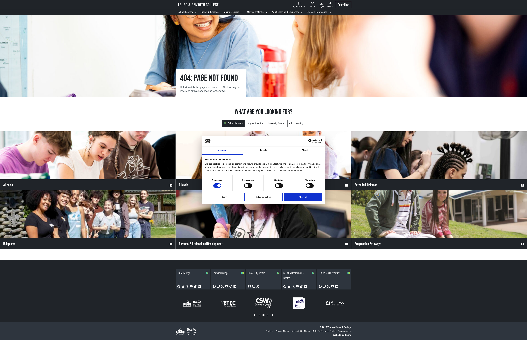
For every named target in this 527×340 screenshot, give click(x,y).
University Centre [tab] (276, 123)
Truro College (183, 273)
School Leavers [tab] (235, 123)
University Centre (258, 13)
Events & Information (320, 13)
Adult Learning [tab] (296, 123)
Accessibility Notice (300, 331)
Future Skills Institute (329, 273)
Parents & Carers (234, 13)
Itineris (347, 335)
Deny (224, 197)
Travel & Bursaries (209, 12)
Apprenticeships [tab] (255, 123)
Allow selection (263, 197)
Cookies (269, 331)
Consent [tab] (222, 150)
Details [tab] (263, 150)
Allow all (303, 197)
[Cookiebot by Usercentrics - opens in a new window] (310, 141)
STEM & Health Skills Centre (293, 275)
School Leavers (188, 13)
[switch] (248, 185)
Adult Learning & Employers (288, 13)
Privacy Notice (282, 331)
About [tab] (305, 150)
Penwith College (221, 273)
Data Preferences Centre (324, 331)
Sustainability (344, 331)
